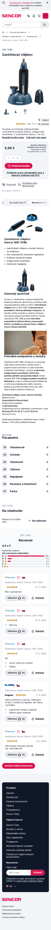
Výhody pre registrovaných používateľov (20, 855)
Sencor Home (8, 906)
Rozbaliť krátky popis (13, 137)
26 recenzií (43, 124)
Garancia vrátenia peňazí (18, 850)
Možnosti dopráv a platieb (19, 846)
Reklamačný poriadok (11, 913)
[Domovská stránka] (3, 32)
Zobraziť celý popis (36, 137)
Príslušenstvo (13, 809)
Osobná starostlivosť (17, 32)
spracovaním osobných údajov (30, 881)
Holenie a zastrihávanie (11, 36)
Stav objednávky (14, 837)
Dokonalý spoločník (16, 293)
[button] (18, 166)
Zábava (10, 805)
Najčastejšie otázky (16, 833)
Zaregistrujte (15, 3)
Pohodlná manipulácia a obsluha (24, 356)
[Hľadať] (44, 24)
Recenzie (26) (39, 202)
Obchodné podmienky (11, 910)
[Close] (47, 2)
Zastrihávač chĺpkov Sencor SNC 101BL (17, 241)
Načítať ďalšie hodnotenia (18, 765)
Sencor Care (12, 825)
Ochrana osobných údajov (13, 917)
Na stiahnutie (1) (17, 202)
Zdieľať (45, 120)
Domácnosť (12, 797)
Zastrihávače (32, 36)
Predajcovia (12, 841)
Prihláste (26, 3)
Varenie (10, 793)
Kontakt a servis (14, 829)
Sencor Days (12, 814)
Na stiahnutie (39, 520)
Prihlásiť (37, 872)
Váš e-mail (11, 867)
